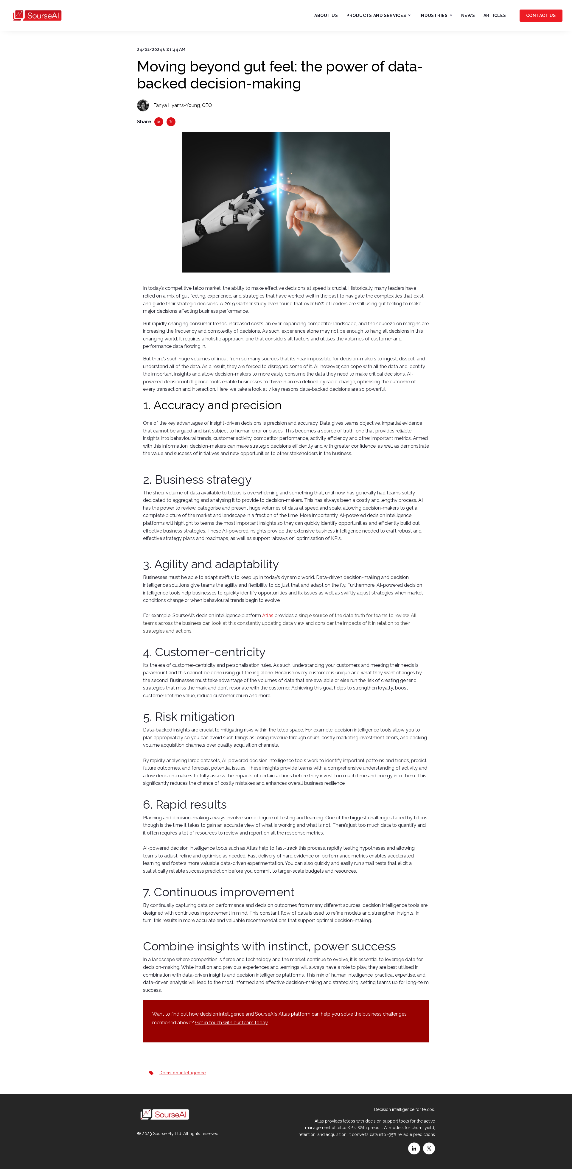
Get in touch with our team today (231, 1022)
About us (326, 15)
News (468, 15)
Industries (433, 15)
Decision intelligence (182, 1072)
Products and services (376, 15)
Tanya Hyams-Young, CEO (182, 105)
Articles (495, 15)
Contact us (541, 15)
